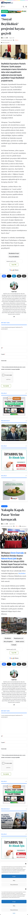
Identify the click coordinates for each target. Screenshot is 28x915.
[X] (9, 276)
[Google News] (14, 270)
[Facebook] (4, 276)
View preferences (14, 910)
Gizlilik (14, 913)
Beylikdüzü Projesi (14, 253)
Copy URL (14, 264)
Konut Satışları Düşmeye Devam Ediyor (10, 439)
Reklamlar (14, 480)
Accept (14, 901)
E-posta (3, 354)
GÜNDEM (3, 15)
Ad (2, 347)
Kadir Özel (14, 291)
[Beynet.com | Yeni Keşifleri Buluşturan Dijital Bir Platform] (7, 2)
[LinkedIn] (14, 276)
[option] (14, 432)
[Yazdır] (24, 276)
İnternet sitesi (3, 360)
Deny (14, 905)
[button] (26, 889)
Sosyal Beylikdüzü (14, 256)
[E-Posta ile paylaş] (19, 276)
